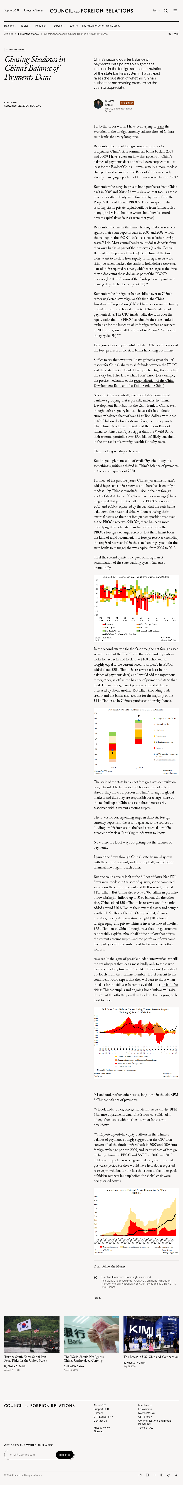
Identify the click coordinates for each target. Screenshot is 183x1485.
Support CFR (11, 10)
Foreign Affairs (32, 10)
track (160, 126)
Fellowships (145, 1409)
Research (40, 25)
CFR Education (102, 1416)
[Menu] (175, 10)
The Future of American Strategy (101, 25)
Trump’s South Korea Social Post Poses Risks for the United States (25, 1359)
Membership (145, 1405)
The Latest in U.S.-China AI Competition (151, 1357)
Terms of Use (146, 1427)
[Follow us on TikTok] (169, 1475)
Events (74, 25)
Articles (8, 34)
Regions (9, 25)
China (98, 1298)
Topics (24, 25)
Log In (156, 10)
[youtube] (154, 1475)
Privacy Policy (102, 1427)
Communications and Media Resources (154, 1422)
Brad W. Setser (109, 103)
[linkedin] (147, 1475)
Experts (58, 25)
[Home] (91, 11)
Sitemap (98, 1431)
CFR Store (144, 1416)
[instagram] (161, 1475)
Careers (98, 1413)
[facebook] (140, 1475)
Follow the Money (15, 49)
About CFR (100, 1405)
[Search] (165, 10)
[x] (176, 1475)
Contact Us (100, 1420)
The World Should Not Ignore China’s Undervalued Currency (84, 1359)
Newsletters (145, 1413)
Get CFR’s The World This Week (28, 1445)
